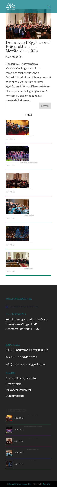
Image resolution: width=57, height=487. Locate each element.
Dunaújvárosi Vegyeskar (20, 484)
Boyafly (46, 484)
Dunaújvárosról (15, 395)
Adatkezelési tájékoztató (21, 378)
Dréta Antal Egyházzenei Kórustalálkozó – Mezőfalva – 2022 (28, 47)
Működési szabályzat (18, 390)
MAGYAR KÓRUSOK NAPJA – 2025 (28, 215)
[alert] (28, 306)
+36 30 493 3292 (26, 357)
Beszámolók (13, 384)
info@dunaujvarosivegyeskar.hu (25, 364)
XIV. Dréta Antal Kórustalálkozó (28, 268)
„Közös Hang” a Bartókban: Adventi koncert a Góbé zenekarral (28, 162)
